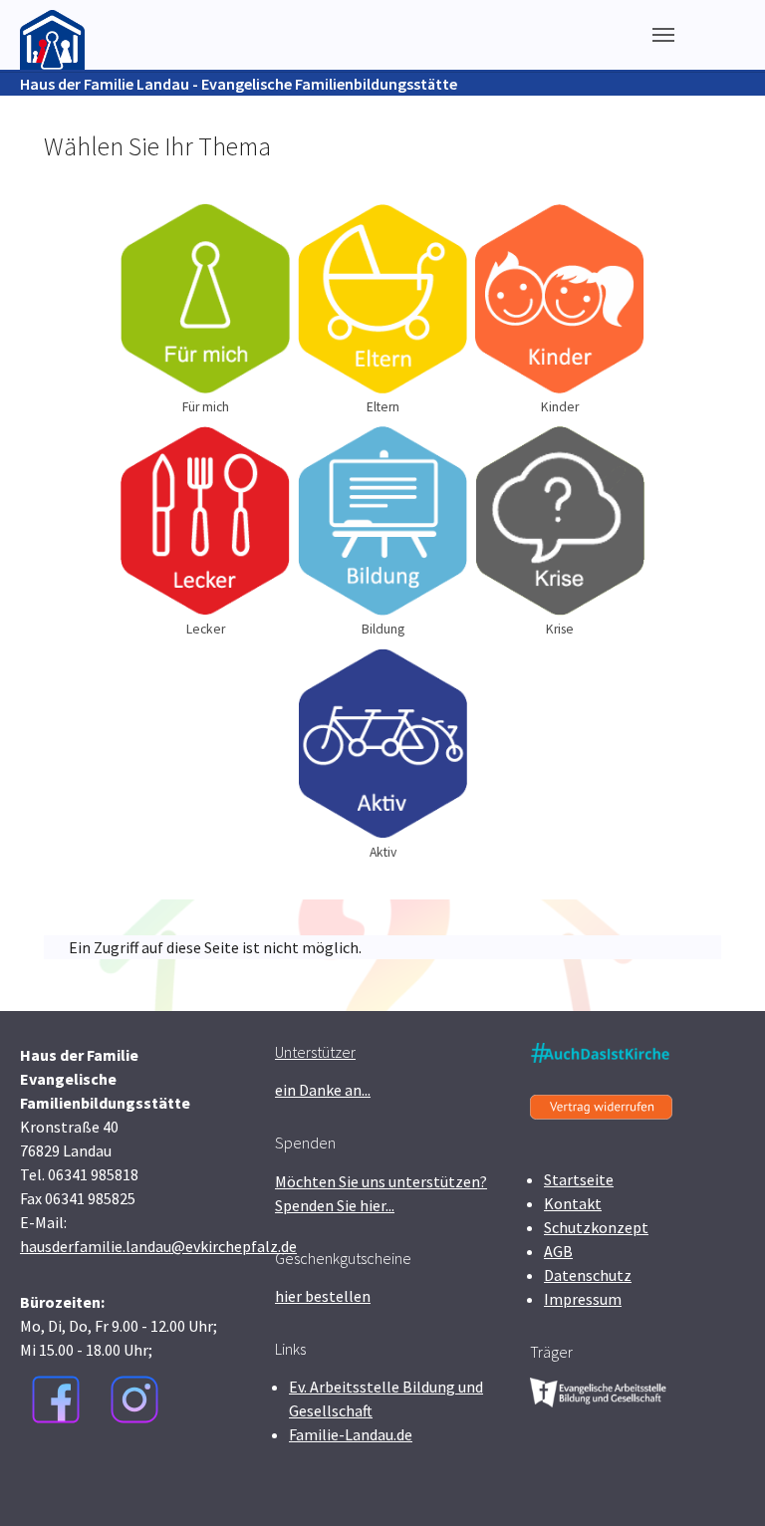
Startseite (579, 1179)
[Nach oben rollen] (721, 1482)
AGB (558, 1251)
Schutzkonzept (596, 1227)
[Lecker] (205, 521)
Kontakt (573, 1203)
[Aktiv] (382, 743)
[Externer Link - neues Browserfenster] (55, 1399)
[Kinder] (559, 298)
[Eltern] (382, 298)
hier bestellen (323, 1296)
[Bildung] (382, 521)
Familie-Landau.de (350, 1434)
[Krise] (559, 521)
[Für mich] (205, 298)
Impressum (583, 1299)
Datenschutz (588, 1275)
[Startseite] (52, 34)
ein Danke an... (323, 1090)
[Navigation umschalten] (663, 35)
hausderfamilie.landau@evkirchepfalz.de (158, 1246)
